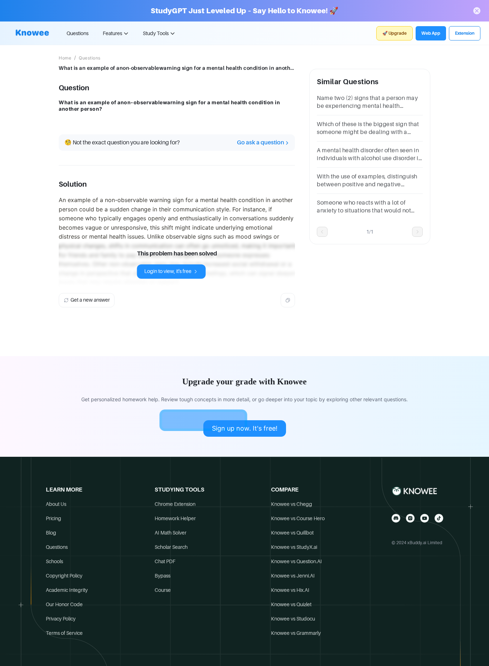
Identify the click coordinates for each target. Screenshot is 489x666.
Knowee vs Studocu (293, 619)
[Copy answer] (288, 300)
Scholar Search (171, 547)
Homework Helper (175, 518)
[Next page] (417, 232)
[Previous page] (322, 232)
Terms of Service (64, 633)
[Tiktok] (439, 518)
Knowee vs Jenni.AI (293, 576)
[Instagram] (410, 518)
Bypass (162, 576)
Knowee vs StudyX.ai (294, 547)
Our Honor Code (64, 604)
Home (65, 58)
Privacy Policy (61, 619)
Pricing (53, 518)
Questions (77, 33)
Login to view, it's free (168, 271)
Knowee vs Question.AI (296, 561)
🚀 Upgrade (394, 33)
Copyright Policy (64, 576)
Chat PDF (165, 561)
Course (163, 590)
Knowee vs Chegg (291, 504)
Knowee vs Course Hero (298, 518)
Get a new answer (90, 300)
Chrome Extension (175, 504)
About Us (56, 504)
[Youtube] (424, 518)
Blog (51, 533)
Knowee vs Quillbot (292, 533)
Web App (430, 33)
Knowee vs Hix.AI (290, 590)
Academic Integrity (67, 590)
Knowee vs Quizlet (291, 604)
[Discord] (396, 518)
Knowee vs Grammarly (296, 633)
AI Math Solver (171, 533)
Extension (464, 33)
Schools (54, 561)
